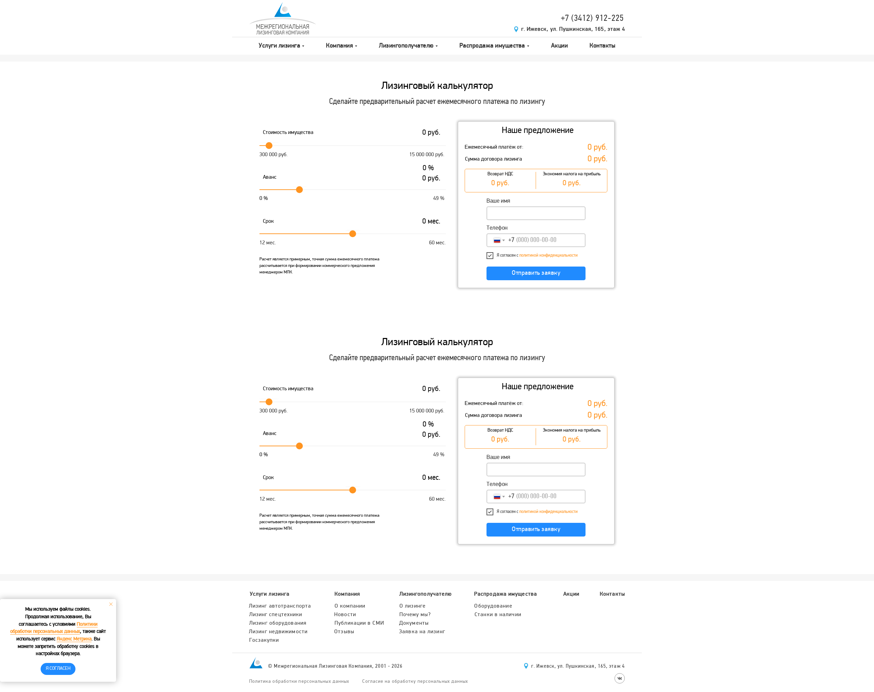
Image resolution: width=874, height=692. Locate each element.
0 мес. (431, 221)
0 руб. (597, 148)
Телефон (497, 228)
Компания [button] (339, 46)
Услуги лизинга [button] (279, 46)
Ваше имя (498, 201)
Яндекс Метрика (74, 639)
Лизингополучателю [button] (406, 46)
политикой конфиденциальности (548, 255)
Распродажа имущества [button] (492, 46)
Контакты (602, 46)
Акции (559, 46)
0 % (428, 168)
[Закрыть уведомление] (111, 604)
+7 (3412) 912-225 (592, 18)
